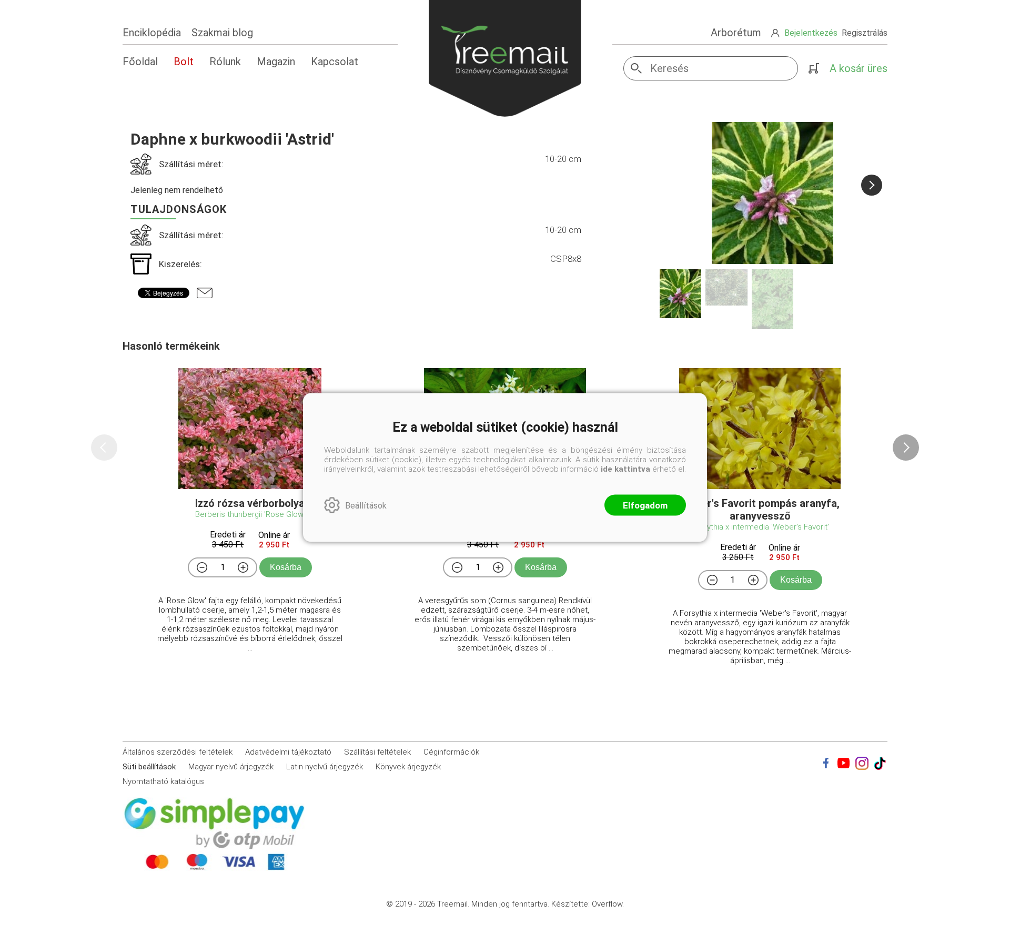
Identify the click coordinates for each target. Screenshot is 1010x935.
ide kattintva (625, 469)
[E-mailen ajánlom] (205, 293)
